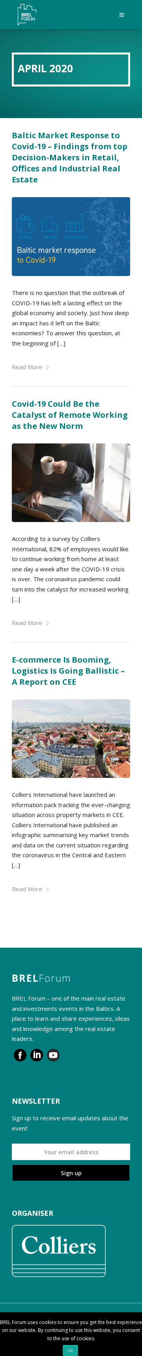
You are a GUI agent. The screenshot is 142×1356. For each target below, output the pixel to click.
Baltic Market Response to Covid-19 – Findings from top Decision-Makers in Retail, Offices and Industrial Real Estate (69, 157)
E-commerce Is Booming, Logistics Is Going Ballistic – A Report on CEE (68, 670)
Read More (27, 367)
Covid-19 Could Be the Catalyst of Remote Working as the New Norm (70, 414)
